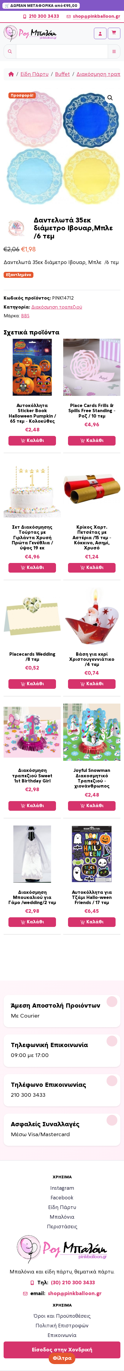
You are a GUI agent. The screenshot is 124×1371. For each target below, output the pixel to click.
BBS (25, 316)
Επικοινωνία (62, 1335)
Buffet (62, 74)
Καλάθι (35, 440)
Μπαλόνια (62, 1217)
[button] (110, 97)
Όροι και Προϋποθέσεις (62, 1316)
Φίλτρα (62, 1358)
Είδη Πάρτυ (34, 74)
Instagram (62, 1188)
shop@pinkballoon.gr (96, 16)
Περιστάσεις (62, 1226)
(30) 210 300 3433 (73, 1282)
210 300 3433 (44, 16)
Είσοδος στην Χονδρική (62, 1350)
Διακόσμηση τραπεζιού (56, 307)
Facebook (62, 1197)
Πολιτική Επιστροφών (62, 1325)
